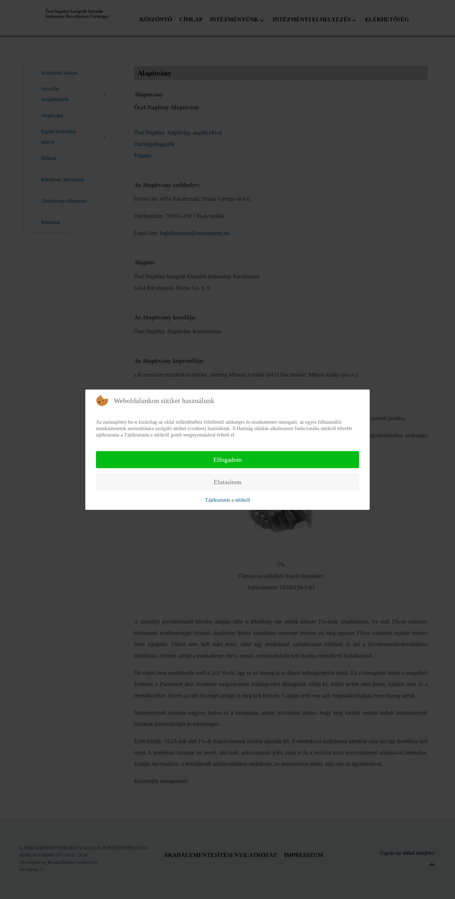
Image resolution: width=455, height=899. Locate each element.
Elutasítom (227, 482)
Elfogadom (227, 459)
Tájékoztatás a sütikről (227, 500)
